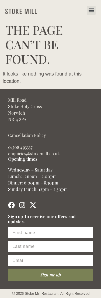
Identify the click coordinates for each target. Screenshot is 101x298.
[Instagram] (22, 205)
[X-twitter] (33, 205)
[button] (91, 10)
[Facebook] (11, 205)
